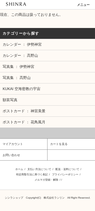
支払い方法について (39, 169)
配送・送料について (67, 169)
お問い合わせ (11, 155)
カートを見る (59, 144)
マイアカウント (13, 144)
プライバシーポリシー (65, 174)
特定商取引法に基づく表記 (32, 174)
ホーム (19, 169)
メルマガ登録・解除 (46, 179)
